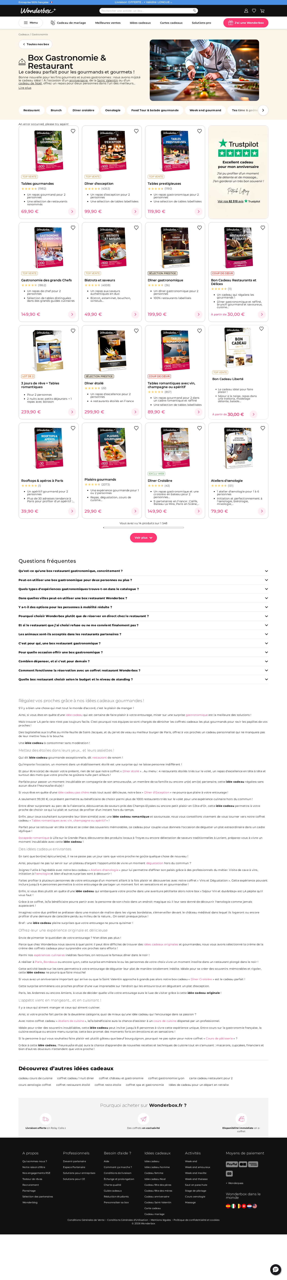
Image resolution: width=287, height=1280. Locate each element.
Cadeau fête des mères (158, 1190)
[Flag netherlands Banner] (249, 1206)
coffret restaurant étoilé (73, 1084)
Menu (34, 22)
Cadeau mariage (154, 1214)
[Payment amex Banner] (253, 1166)
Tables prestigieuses (164, 183)
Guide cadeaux (113, 1190)
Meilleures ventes (108, 23)
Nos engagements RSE (36, 1172)
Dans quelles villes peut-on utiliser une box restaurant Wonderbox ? (73, 598)
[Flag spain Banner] (228, 1206)
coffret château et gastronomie (121, 1078)
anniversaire (78, 80)
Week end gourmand (205, 110)
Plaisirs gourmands (100, 479)
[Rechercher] (194, 10)
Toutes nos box (38, 44)
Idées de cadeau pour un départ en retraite (199, 1084)
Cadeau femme (153, 1172)
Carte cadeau (152, 1208)
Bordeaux (50, 962)
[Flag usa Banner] (254, 1206)
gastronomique (197, 715)
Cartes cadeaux (171, 23)
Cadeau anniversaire (156, 1196)
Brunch (56, 110)
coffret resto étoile (108, 1084)
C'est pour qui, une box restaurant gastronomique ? (60, 643)
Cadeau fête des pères (157, 1184)
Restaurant (31, 110)
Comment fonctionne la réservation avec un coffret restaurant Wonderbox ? (79, 670)
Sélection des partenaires (37, 1196)
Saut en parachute (196, 1184)
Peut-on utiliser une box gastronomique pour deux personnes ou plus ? (75, 580)
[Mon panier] (262, 10)
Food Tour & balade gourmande (155, 110)
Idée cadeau (151, 1161)
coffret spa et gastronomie (145, 1084)
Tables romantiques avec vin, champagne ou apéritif (171, 385)
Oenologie (112, 110)
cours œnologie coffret (35, 1084)
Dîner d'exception (99, 183)
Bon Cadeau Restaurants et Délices (233, 282)
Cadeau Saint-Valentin (157, 1202)
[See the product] (72, 211)
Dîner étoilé (94, 383)
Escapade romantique (34, 838)
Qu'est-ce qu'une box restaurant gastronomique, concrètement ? (71, 571)
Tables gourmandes (37, 183)
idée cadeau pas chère (73, 792)
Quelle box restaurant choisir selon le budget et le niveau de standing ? (76, 679)
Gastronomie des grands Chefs (46, 280)
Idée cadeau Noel (155, 1179)
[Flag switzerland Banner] (244, 1206)
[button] (263, 110)
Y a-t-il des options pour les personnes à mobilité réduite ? (65, 607)
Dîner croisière (83, 110)
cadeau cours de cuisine (35, 1078)
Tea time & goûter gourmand (253, 110)
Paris (38, 962)
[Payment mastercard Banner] (229, 1175)
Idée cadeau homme (157, 1167)
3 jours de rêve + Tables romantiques (40, 385)
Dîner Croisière (160, 481)
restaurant (99, 757)
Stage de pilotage (195, 1190)
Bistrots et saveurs (100, 280)
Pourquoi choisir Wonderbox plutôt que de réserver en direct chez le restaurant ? (84, 616)
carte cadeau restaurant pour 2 (211, 1078)
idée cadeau (74, 715)
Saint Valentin (107, 80)
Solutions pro (201, 23)
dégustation (154, 863)
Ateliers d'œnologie (227, 481)
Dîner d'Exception (156, 792)
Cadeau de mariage (71, 23)
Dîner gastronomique (165, 280)
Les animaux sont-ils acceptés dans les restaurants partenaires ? (70, 634)
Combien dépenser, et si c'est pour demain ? (54, 661)
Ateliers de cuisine (71, 1021)
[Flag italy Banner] (233, 1206)
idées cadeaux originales (161, 944)
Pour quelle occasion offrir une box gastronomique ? (61, 652)
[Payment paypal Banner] (232, 1166)
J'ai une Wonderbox (249, 23)
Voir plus (141, 537)
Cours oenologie (195, 1196)
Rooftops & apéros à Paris (42, 481)
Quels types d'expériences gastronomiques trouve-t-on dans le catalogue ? (79, 589)
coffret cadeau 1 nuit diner (75, 1078)
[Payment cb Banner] (243, 1166)
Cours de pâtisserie (220, 1038)
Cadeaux (24, 34)
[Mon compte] (246, 10)
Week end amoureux (197, 1167)
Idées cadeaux (140, 23)
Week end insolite (195, 1172)
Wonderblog (30, 1202)
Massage (190, 1202)
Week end (191, 1161)
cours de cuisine (164, 1021)
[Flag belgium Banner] (238, 1206)
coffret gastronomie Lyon (166, 1078)
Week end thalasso (196, 1179)
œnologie (43, 873)
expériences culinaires (49, 955)
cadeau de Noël (30, 83)
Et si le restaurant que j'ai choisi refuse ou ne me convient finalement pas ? (78, 625)
